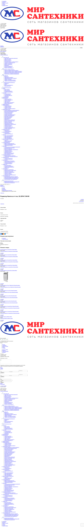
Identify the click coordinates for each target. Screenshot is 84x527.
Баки (4, 88)
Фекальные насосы (7, 152)
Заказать (2, 382)
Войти (1, 383)
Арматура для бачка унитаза (9, 69)
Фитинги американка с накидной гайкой (11, 110)
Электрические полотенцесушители (10, 156)
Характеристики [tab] (5, 239)
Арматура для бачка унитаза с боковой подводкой (13, 71)
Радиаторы (4, 189)
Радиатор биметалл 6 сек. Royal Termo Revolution (8, 295)
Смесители (5, 168)
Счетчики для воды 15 (8, 158)
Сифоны (6, 75)
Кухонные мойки (6, 142)
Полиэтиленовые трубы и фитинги (10, 179)
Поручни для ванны (8, 403)
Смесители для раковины (9, 172)
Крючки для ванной (8, 64)
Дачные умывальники (8, 99)
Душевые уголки (7, 107)
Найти (81, 47)
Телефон (1, 380)
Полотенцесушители (6, 154)
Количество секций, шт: (4, 244)
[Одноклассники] (3, 234)
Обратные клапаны (8, 122)
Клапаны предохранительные (9, 114)
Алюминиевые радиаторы (9, 160)
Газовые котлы (7, 470)
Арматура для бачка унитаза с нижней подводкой (13, 72)
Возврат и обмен (5, 5)
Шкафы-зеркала (7, 141)
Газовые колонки (6, 104)
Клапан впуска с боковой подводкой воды (11, 409)
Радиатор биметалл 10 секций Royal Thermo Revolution (9, 306)
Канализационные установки (9, 147)
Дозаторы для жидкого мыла (9, 62)
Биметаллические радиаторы (9, 161)
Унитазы (6, 167)
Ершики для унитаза (8, 63)
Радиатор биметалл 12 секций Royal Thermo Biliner (8, 265)
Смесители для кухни (8, 171)
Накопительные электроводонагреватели (11, 181)
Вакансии (4, 350)
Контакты (4, 352)
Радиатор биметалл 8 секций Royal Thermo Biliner (8, 254)
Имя (1, 379)
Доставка (3, 4)
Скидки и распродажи (4, 391)
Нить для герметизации (8, 85)
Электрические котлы (8, 133)
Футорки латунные (8, 128)
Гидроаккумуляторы (8, 91)
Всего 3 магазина (3, 51)
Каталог (3, 188)
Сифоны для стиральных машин (10, 80)
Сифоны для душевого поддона (10, 416)
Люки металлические (8, 136)
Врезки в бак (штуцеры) (8, 449)
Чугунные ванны (7, 94)
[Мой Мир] (5, 234)
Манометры (6, 456)
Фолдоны (6, 96)
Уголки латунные (7, 463)
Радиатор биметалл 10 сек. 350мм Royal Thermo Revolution (10, 285)
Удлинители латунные (8, 126)
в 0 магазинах (81, 201)
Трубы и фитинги (6, 175)
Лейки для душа (7, 59)
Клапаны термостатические (9, 115)
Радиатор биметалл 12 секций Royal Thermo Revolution (9, 311)
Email (1, 381)
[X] (2, 234)
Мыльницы (6, 65)
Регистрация (2, 384)
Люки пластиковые (8, 138)
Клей (5, 84)
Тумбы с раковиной (8, 140)
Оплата (3, 3)
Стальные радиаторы (8, 162)
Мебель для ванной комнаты (8, 139)
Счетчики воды (6, 157)
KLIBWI (82, 199)
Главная (3, 187)
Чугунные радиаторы (8, 163)
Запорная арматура (6, 109)
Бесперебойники (6, 97)
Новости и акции (5, 346)
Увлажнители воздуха (7, 87)
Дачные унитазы (7, 100)
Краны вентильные (8, 117)
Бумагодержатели (7, 60)
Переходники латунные (8, 123)
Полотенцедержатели (8, 66)
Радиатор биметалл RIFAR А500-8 (6, 316)
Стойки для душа (7, 173)
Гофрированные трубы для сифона (10, 78)
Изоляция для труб (6, 129)
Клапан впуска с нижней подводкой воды (11, 410)
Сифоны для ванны (8, 79)
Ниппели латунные (8, 121)
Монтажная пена (7, 422)
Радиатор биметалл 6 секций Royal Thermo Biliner (8, 249)
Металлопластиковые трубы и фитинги (11, 177)
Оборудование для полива (9, 102)
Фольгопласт (6, 130)
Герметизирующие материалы (9, 82)
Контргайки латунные (8, 116)
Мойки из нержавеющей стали (10, 144)
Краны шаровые (7, 118)
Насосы (4, 483)
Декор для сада (7, 101)
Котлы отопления (6, 132)
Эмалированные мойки (8, 145)
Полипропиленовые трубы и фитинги (11, 178)
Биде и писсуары (7, 165)
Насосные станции (8, 148)
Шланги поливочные (8, 103)
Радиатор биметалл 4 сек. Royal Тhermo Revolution (8, 290)
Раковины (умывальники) (9, 504)
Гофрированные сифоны (8, 77)
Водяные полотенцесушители (9, 155)
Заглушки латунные (8, 113)
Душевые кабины (6, 442)
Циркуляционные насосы (9, 490)
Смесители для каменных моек (10, 174)
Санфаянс (5, 164)
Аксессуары (6, 57)
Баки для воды (7, 90)
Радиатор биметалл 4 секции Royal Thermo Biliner (8, 270)
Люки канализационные (8, 135)
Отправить (2, 372)
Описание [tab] (4, 238)
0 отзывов (2, 258)
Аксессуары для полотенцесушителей (11, 58)
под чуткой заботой (1, 368)
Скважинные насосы (8, 151)
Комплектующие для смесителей (10, 170)
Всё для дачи (5, 98)
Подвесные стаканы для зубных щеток (11, 61)
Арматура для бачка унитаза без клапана (11, 70)
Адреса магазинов (5, 351)
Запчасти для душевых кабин (9, 108)
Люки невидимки (7, 137)
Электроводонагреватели (8, 180)
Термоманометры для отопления (10, 124)
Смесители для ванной (8, 169)
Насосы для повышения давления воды (11, 149)
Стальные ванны (7, 93)
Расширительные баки (8, 429)
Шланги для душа (7, 396)
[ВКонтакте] (1, 234)
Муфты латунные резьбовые (9, 119)
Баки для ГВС (7, 89)
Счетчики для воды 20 (8, 159)
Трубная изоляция (7, 131)
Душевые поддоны (7, 106)
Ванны (4, 92)
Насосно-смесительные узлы (9, 120)
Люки (4, 134)
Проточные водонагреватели (9, 182)
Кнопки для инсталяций (9, 67)
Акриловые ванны (8, 95)
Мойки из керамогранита (9, 143)
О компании (4, 1)
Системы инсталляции (8, 166)
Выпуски (6, 76)
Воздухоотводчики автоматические (10, 111)
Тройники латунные (8, 125)
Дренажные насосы (8, 150)
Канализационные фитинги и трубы (11, 176)
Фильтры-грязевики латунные (9, 127)
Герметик (6, 83)
